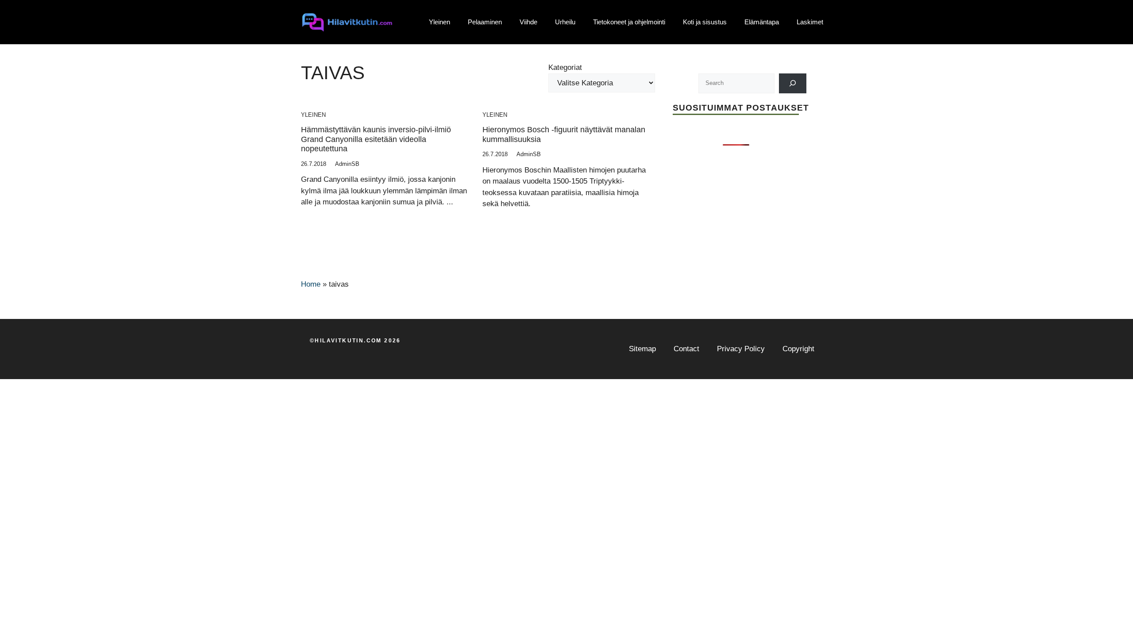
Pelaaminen (485, 22)
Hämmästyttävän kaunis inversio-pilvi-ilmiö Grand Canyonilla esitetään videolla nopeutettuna (376, 139)
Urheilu (565, 22)
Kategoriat (565, 67)
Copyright (798, 349)
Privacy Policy (741, 349)
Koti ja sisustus (705, 22)
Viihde (528, 22)
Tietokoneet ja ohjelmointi (629, 22)
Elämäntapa (761, 22)
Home (310, 284)
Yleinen (439, 22)
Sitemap (642, 349)
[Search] (793, 83)
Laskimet (810, 22)
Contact (686, 349)
